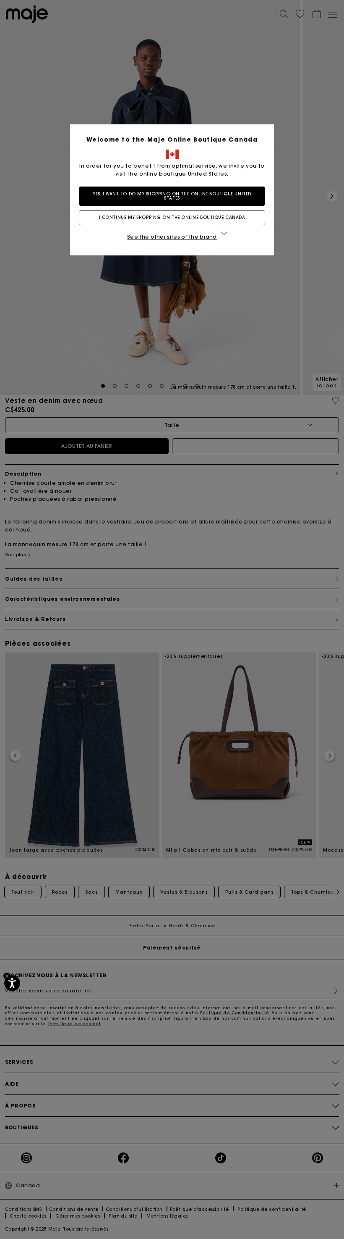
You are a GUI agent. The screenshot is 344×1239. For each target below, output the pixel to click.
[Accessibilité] (12, 983)
